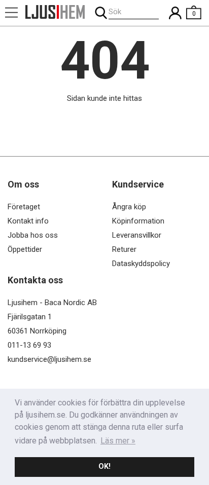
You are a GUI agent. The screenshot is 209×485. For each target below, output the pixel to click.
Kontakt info (28, 221)
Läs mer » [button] (117, 440)
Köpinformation (138, 221)
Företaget (24, 206)
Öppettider (25, 249)
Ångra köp (129, 206)
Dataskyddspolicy (141, 263)
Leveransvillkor (136, 235)
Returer (124, 249)
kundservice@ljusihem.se (49, 359)
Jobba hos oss (33, 235)
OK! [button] (104, 466)
